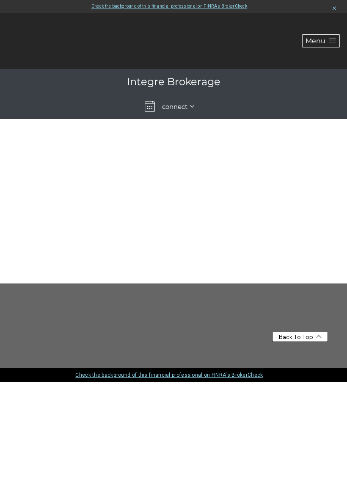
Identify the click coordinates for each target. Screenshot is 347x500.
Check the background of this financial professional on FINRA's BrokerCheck (169, 6)
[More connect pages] (192, 106)
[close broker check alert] (334, 8)
